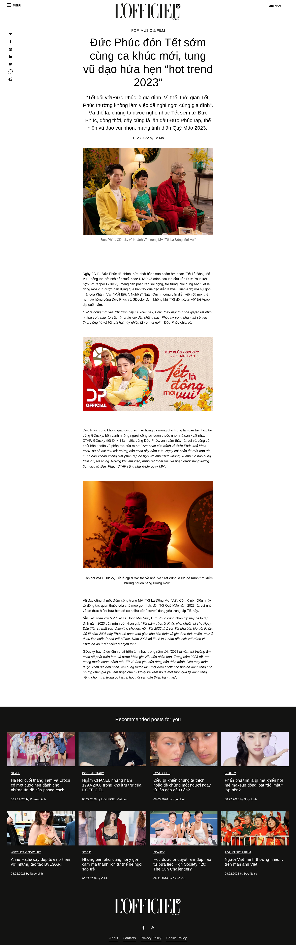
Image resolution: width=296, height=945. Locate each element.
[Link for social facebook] (144, 928)
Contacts (129, 938)
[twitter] (10, 64)
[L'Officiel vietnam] (148, 11)
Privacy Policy (151, 938)
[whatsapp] (10, 72)
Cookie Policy (176, 938)
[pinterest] (10, 49)
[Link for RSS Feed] (152, 928)
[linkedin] (10, 57)
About (113, 938)
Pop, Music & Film (148, 30)
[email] (10, 35)
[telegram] (10, 79)
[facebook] (10, 42)
